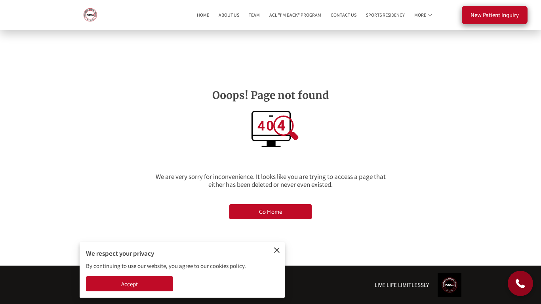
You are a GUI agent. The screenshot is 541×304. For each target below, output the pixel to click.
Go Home (270, 211)
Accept (129, 284)
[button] (520, 283)
